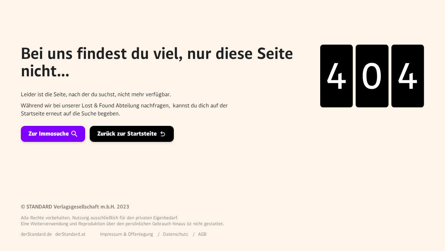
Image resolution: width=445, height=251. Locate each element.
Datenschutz (175, 234)
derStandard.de (36, 234)
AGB (202, 234)
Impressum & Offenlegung (126, 234)
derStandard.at (70, 234)
